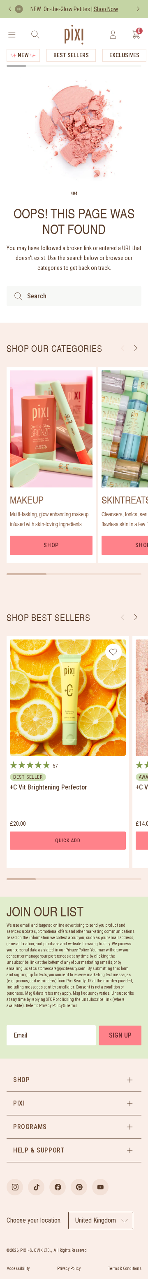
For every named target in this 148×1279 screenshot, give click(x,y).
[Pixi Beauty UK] (74, 35)
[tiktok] (36, 1187)
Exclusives (124, 55)
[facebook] (57, 1187)
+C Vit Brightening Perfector (48, 787)
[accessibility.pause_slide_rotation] (19, 9)
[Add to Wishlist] (113, 652)
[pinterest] (79, 1187)
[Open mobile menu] (12, 35)
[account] (113, 35)
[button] (135, 617)
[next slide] (135, 348)
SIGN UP (120, 1035)
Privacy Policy (69, 1268)
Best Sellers (71, 55)
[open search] (35, 35)
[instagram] (15, 1187)
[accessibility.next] (138, 9)
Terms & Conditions (124, 1268)
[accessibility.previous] (10, 9)
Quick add (68, 840)
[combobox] (74, 296)
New (23, 55)
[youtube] (100, 1187)
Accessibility (18, 1268)
